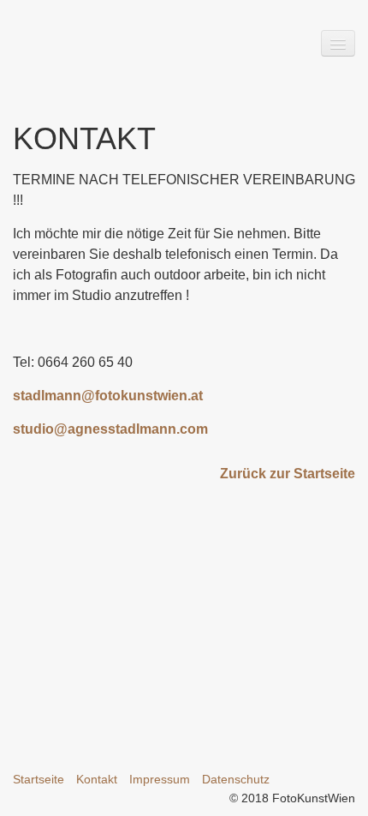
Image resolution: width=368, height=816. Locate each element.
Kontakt (96, 779)
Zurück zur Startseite (287, 473)
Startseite (38, 779)
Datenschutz (236, 779)
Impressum (159, 779)
